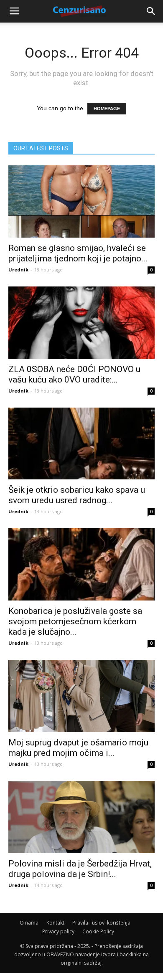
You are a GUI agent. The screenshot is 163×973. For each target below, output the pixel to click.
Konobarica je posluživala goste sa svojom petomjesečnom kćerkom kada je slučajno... (75, 621)
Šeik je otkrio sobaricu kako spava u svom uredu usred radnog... (76, 495)
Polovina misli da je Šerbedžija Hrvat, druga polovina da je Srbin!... (80, 869)
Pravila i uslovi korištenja (101, 922)
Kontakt (55, 922)
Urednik (18, 269)
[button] (151, 11)
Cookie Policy (98, 931)
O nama (29, 922)
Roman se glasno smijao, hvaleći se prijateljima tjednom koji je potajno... (78, 253)
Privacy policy (58, 931)
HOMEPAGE (107, 108)
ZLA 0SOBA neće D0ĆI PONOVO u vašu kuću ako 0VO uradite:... (74, 374)
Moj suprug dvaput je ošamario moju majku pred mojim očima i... (78, 747)
